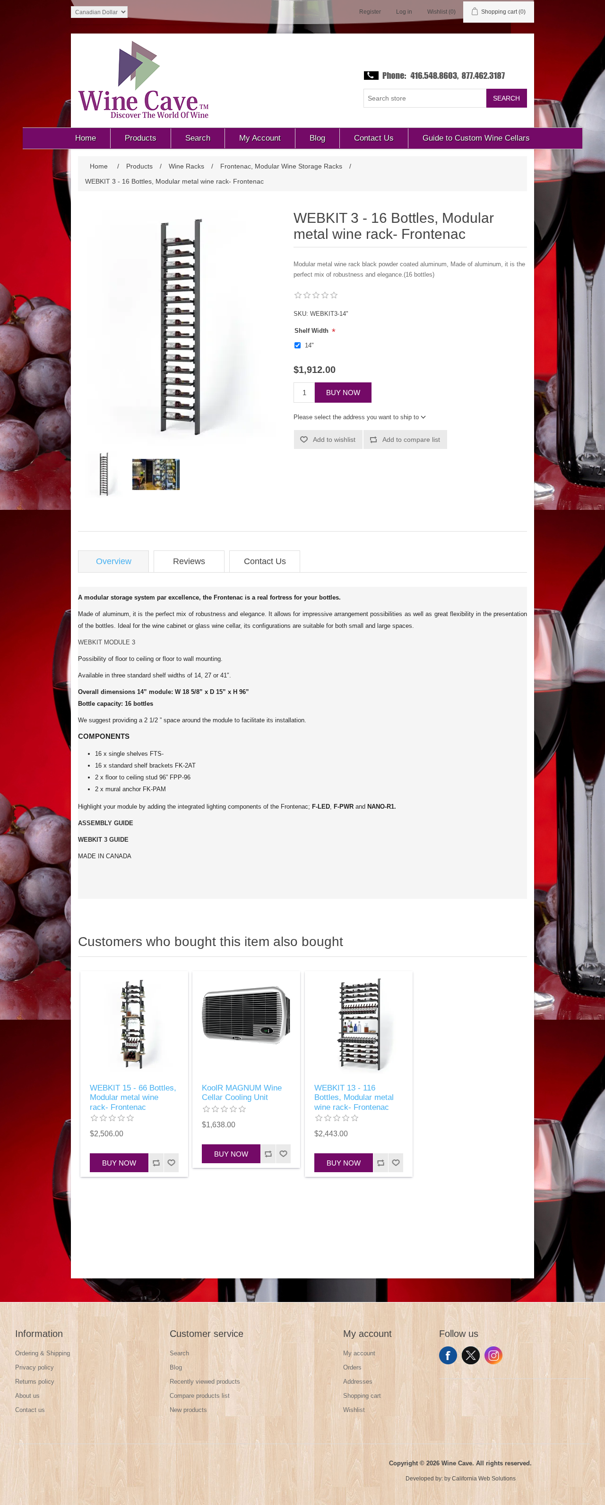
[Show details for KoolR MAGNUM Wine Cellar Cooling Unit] (246, 1025)
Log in (404, 11)
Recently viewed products (205, 1381)
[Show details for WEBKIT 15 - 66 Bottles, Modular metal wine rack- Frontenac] (134, 1025)
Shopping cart (362, 1395)
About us (27, 1395)
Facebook (448, 1355)
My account (359, 1353)
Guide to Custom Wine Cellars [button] (476, 138)
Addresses (357, 1381)
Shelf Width (312, 330)
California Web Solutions (484, 1478)
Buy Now (343, 393)
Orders (352, 1367)
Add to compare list (411, 439)
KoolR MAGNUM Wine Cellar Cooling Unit (242, 1092)
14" (309, 345)
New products (188, 1409)
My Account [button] (260, 138)
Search (506, 98)
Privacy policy (34, 1367)
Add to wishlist (334, 439)
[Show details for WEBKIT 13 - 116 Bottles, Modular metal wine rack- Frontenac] (359, 1025)
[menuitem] (86, 138)
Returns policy (34, 1381)
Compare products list (200, 1395)
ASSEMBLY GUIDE (105, 823)
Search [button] (197, 138)
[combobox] (424, 98)
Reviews (189, 561)
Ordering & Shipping (42, 1353)
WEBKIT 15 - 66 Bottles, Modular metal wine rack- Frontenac (133, 1097)
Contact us (30, 1409)
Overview (113, 561)
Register (370, 11)
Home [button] (85, 138)
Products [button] (140, 138)
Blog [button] (317, 138)
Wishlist (354, 1409)
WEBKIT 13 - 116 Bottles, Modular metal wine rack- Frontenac (354, 1097)
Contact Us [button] (374, 138)
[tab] (113, 561)
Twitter (471, 1355)
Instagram (493, 1355)
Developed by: (424, 1478)
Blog (176, 1367)
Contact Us (265, 561)
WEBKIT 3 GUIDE (103, 839)
